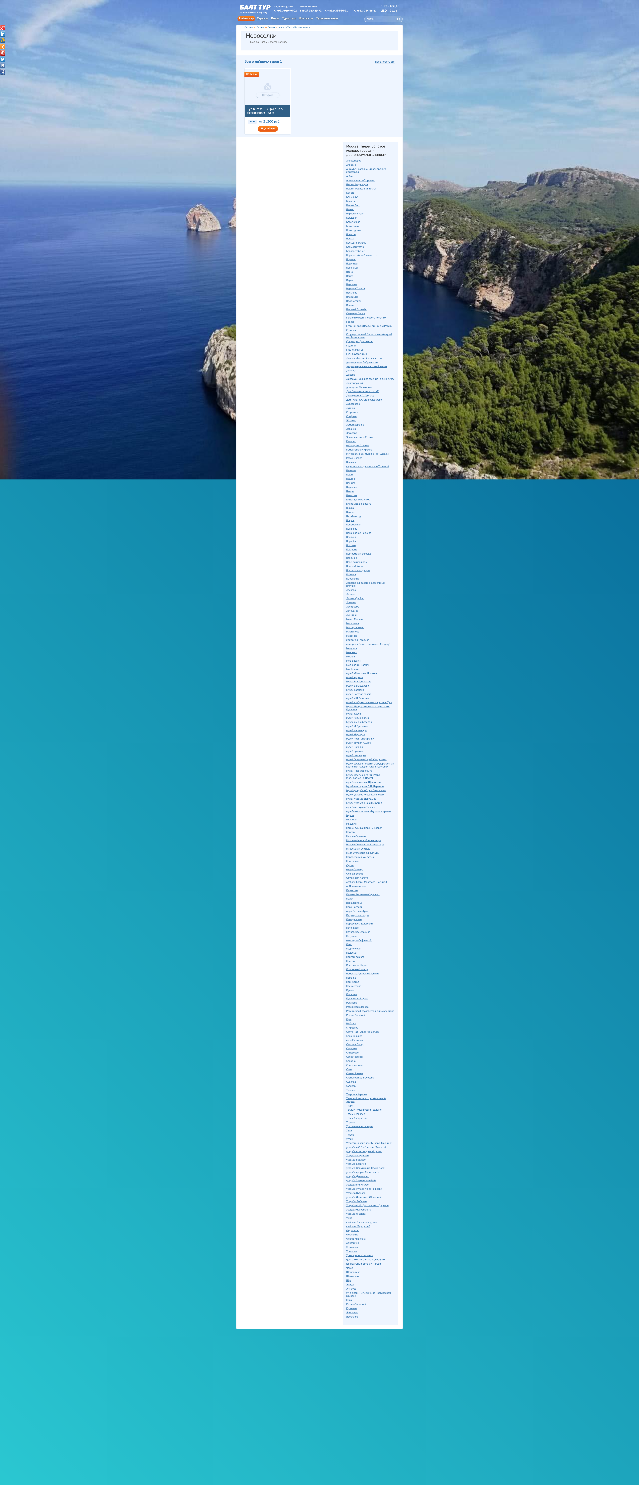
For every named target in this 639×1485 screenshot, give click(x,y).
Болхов (350, 239)
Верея (349, 280)
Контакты (306, 18)
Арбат (349, 176)
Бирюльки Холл (355, 214)
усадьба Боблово (356, 1160)
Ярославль (352, 1317)
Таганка (350, 1090)
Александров (353, 161)
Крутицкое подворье (358, 570)
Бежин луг (352, 197)
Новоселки (352, 861)
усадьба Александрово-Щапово (364, 1151)
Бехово (350, 209)
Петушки (351, 936)
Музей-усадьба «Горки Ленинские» (366, 790)
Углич (349, 1139)
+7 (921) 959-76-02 (285, 10)
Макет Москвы (354, 619)
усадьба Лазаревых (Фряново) (363, 1197)
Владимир (352, 297)
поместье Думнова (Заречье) (362, 974)
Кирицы (350, 512)
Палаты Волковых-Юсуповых (363, 894)
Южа (349, 1300)
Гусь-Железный (355, 350)
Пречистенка (353, 986)
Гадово (350, 322)
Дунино (350, 408)
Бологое (351, 234)
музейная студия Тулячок (360, 807)
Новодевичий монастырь (360, 857)
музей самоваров (356, 755)
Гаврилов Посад (355, 313)
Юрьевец (351, 1308)
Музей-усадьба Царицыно (361, 799)
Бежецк (350, 193)
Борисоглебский (355, 251)
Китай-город (353, 516)
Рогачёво (351, 1003)
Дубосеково (353, 404)
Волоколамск (353, 301)
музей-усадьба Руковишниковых (365, 795)
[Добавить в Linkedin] (2, 34)
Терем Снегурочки (356, 1118)
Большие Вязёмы (356, 243)
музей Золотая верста (358, 694)
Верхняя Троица (355, 289)
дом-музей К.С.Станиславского (364, 400)
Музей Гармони (355, 690)
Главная (248, 27)
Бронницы (352, 268)
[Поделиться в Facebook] (2, 72)
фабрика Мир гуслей (358, 1226)
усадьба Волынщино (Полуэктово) (365, 1168)
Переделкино (354, 919)
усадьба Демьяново (357, 1176)
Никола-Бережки (356, 836)
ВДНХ (349, 272)
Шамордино (353, 1272)
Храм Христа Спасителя (359, 1255)
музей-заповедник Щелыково (363, 782)
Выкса (350, 305)
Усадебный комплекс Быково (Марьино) (369, 1143)
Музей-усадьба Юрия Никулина (364, 803)
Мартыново (352, 632)
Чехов (349, 1268)
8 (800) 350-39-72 (310, 10)
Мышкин (351, 824)
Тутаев (350, 1135)
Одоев (350, 865)
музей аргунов (354, 677)
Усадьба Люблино (356, 1201)
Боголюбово (353, 222)
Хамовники (352, 1243)
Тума (349, 1131)
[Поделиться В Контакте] (2, 65)
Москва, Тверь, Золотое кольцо (268, 42)
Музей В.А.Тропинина (358, 682)
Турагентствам (327, 18)
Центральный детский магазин (364, 1264)
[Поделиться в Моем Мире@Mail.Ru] (2, 40)
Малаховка (352, 623)
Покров (350, 961)
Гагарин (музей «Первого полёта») (366, 318)
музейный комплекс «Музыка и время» (368, 811)
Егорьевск (352, 412)
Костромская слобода (358, 554)
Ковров (350, 520)
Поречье (351, 978)
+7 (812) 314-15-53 (365, 10)
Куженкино (352, 579)
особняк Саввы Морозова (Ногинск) (366, 882)
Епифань (351, 416)
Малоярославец (355, 627)
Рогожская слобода (357, 1007)
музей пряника (354, 751)
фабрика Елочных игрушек (361, 1222)
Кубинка (351, 575)
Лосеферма (352, 607)
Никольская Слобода (358, 849)
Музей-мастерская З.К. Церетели (365, 786)
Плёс (349, 944)
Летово (350, 594)
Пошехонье (352, 982)
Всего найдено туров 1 (263, 61)
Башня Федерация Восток (361, 189)
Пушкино (351, 994)
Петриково (352, 928)
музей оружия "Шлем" (358, 743)
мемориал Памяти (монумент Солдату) (368, 644)
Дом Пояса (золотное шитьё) (362, 391)
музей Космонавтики (358, 718)
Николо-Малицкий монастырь (363, 840)
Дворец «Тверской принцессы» (364, 358)
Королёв (351, 541)
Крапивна (351, 558)
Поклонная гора (355, 957)
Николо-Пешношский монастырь (365, 845)
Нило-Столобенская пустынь (362, 853)
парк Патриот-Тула (357, 911)
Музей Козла (353, 714)
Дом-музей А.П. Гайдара (360, 396)
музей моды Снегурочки (360, 739)
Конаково (351, 529)
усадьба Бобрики (356, 1164)
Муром (350, 815)
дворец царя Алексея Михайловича (366, 366)
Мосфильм (352, 669)
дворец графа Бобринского (362, 362)
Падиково (352, 890)
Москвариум (353, 661)
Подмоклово (353, 949)
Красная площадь (356, 562)
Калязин (351, 462)
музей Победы (354, 747)
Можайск (351, 652)
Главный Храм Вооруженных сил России (369, 326)
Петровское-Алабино (358, 932)
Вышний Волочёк (356, 309)
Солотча (351, 1061)
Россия (271, 27)
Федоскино (352, 1230)
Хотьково (351, 1251)
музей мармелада (356, 730)
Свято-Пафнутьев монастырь (362, 1032)
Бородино (351, 264)
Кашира (350, 483)
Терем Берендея (355, 1114)
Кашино (350, 479)
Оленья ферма (354, 874)
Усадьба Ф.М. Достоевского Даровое (367, 1205)
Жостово (351, 421)
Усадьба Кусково (355, 1193)
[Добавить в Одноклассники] (2, 46)
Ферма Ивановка (356, 1239)
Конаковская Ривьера (358, 533)
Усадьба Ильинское (357, 1185)
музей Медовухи (355, 735)
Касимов (351, 470)
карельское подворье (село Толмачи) (367, 466)
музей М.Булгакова (357, 726)
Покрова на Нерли (356, 965)
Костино (351, 545)
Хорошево (352, 1247)
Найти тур (246, 18)
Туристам (289, 18)
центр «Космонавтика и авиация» (365, 1260)
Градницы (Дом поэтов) (359, 341)
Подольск (351, 953)
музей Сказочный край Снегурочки (366, 759)
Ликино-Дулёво (355, 598)
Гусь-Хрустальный (356, 354)
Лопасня (351, 602)
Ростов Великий (355, 1015)
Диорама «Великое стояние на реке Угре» (370, 379)
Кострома (351, 550)
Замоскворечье (355, 425)
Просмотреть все (385, 62)
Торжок (350, 1122)
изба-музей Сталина (357, 446)
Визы (275, 18)
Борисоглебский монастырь (362, 255)
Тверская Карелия (356, 1094)
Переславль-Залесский (359, 924)
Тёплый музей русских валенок (364, 1110)
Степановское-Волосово (360, 1078)
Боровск (351, 259)
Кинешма (351, 495)
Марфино (351, 636)
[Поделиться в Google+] (2, 27)
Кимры (350, 491)
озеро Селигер (354, 870)
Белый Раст (353, 205)
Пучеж (350, 990)
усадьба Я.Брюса (356, 1214)
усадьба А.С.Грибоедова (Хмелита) (366, 1147)
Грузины (351, 346)
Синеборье (352, 1053)
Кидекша (351, 487)
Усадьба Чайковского (358, 1210)
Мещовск (351, 648)
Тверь (349, 1106)
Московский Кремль (357, 665)
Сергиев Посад (354, 1044)
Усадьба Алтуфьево (357, 1156)
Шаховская (352, 1276)
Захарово (351, 433)
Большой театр (355, 247)
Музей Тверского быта (359, 771)
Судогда (351, 1082)
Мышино (351, 820)
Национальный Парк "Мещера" (364, 828)
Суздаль (351, 1086)
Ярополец (352, 1313)
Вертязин (351, 284)
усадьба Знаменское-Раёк (361, 1181)
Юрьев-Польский (356, 1304)
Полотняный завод (357, 969)
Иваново (351, 441)
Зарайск (351, 429)
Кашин (350, 475)
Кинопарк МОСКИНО (358, 500)
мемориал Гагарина (357, 640)
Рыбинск (351, 1024)
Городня (351, 330)
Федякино (352, 1235)
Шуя (348, 1280)
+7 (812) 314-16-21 (336, 10)
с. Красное (352, 1028)
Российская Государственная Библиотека (370, 1011)
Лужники (351, 615)
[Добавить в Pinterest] (2, 53)
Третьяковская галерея (359, 1126)
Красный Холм (354, 566)
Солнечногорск (354, 1057)
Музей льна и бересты (359, 722)
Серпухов (351, 1048)
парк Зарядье (354, 903)
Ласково (351, 590)
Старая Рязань (354, 1073)
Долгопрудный (354, 383)
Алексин (351, 165)
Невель (350, 832)
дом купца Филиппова (359, 387)
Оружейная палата (357, 878)
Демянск (351, 371)
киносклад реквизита (358, 504)
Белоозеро (352, 201)
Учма (349, 1218)
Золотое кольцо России (359, 437)
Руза (348, 1019)
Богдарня (351, 218)
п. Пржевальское (356, 886)
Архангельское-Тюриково (360, 180)
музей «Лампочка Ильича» (361, 673)
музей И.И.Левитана (357, 698)
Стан (349, 1069)
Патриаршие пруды (357, 915)
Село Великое (354, 1036)
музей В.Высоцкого (357, 686)
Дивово (350, 375)
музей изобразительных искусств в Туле (369, 702)
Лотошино (352, 611)
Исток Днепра (354, 458)
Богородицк (353, 226)
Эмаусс (350, 1285)
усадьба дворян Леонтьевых (362, 1172)
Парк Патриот (354, 907)
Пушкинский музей (357, 999)
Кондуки (351, 537)
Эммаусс (351, 1289)
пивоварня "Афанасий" (359, 940)
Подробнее (268, 129)
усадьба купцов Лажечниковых (364, 1189)
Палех (349, 899)
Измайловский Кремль (359, 450)
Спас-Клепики (354, 1065)
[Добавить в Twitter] (2, 59)
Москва (350, 657)
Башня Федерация (357, 184)
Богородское (353, 230)
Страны (262, 18)
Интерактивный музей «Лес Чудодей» (368, 454)
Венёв (349, 276)
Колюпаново (353, 525)
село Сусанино (354, 1040)
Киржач (350, 508)
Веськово (351, 293)
